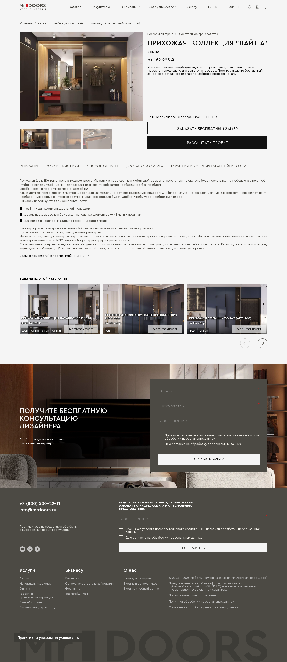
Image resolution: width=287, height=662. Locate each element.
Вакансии (72, 578)
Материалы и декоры (35, 583)
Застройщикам (76, 593)
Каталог (75, 6)
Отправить (193, 547)
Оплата (25, 588)
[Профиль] (257, 7)
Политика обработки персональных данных (201, 601)
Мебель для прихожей (68, 23)
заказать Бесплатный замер (207, 128)
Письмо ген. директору (37, 607)
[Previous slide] (245, 343)
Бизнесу (191, 6)
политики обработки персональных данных (212, 437)
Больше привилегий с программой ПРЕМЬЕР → (182, 116)
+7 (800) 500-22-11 (40, 503)
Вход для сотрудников (141, 583)
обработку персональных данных (215, 443)
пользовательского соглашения (218, 435)
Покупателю (100, 6)
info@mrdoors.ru (38, 509)
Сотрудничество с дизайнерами (89, 583)
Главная (28, 23)
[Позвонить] (264, 7)
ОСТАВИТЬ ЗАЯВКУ (209, 459)
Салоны (233, 6)
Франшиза (72, 588)
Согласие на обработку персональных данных (203, 607)
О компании (129, 6)
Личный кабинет (32, 602)
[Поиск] (249, 7)
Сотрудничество (161, 6)
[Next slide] (262, 343)
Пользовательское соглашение (192, 595)
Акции (212, 6)
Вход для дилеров (137, 578)
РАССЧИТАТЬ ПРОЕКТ (207, 142)
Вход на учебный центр (141, 588)
